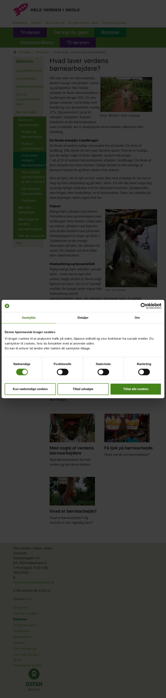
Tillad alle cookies (135, 389)
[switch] (62, 372)
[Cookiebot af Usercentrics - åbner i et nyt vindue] (143, 306)
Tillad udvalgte (83, 389)
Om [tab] (137, 317)
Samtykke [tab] (29, 317)
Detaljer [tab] (83, 317)
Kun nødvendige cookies (30, 389)
